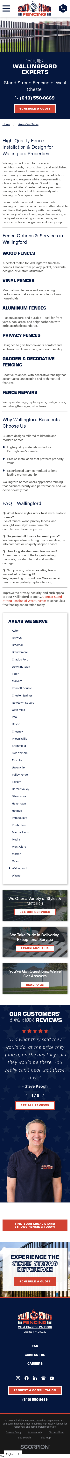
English (10, 1454)
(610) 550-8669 (37, 98)
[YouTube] (52, 1378)
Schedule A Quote (35, 1281)
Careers (35, 1363)
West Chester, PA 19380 (35, 1327)
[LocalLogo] (34, 8)
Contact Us (35, 1355)
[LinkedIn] (35, 1378)
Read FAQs (35, 984)
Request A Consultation (35, 1390)
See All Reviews (35, 1105)
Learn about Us (35, 948)
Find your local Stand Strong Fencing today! (35, 1225)
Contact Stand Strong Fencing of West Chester (32, 598)
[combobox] (13, 1454)
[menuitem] (37, 630)
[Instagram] (18, 1378)
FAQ (35, 1346)
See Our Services (35, 912)
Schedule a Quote (35, 108)
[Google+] (43, 1378)
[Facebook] (26, 1378)
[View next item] (43, 1095)
